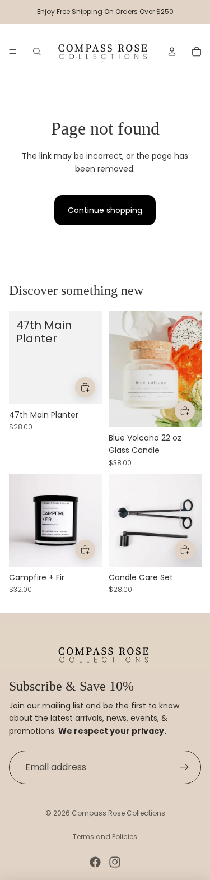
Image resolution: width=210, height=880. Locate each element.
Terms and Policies (105, 836)
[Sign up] (184, 767)
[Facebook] (95, 862)
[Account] (172, 51)
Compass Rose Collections (118, 813)
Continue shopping (105, 210)
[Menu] (13, 51)
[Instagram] (115, 862)
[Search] (37, 51)
